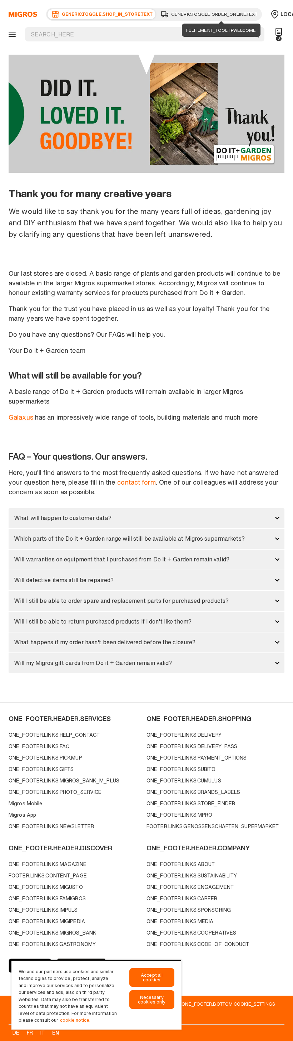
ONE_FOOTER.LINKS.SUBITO (181, 769)
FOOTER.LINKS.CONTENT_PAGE (48, 875)
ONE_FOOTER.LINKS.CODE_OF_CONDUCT (197, 944)
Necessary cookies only (152, 999)
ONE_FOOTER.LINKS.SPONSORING (188, 910)
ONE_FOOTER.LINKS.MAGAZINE (47, 864)
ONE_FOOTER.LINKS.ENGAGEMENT (190, 887)
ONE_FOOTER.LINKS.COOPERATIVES (191, 932)
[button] (146, 518)
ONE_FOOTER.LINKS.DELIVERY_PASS (191, 746)
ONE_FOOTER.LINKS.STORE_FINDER (190, 803)
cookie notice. (75, 1020)
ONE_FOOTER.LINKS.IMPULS (43, 910)
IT (42, 1032)
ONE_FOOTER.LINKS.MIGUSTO (46, 887)
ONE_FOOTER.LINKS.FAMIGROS (47, 898)
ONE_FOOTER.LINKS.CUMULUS (183, 780)
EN (55, 1032)
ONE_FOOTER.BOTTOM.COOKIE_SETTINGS (228, 1004)
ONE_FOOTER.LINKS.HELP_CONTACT (54, 735)
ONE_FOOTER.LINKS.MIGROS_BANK (52, 932)
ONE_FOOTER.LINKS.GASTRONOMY (52, 944)
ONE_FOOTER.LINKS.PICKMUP (45, 757)
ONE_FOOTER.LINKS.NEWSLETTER (51, 826)
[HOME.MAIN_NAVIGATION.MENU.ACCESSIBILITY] (11, 34)
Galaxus (21, 417)
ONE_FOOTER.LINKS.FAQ (39, 746)
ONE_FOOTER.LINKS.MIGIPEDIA (47, 921)
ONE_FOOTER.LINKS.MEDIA (179, 921)
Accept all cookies (152, 977)
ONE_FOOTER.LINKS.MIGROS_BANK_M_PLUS (64, 780)
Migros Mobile (25, 803)
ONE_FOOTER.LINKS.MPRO (179, 815)
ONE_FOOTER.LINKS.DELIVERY (184, 735)
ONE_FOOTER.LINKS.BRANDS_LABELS (193, 792)
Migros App (22, 815)
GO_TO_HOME (22, 14)
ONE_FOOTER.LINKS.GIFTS (41, 769)
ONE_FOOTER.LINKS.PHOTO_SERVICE (55, 792)
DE (16, 1032)
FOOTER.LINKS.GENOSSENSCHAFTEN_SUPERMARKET (212, 826)
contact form (136, 482)
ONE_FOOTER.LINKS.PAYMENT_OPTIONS (196, 757)
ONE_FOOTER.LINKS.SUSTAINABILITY (191, 875)
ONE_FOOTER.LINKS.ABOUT (180, 864)
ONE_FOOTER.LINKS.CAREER (182, 898)
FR (30, 1032)
